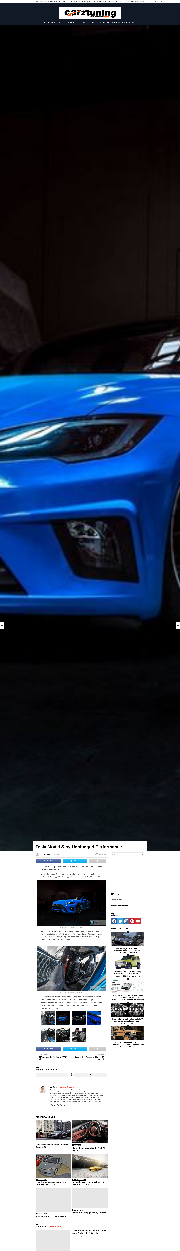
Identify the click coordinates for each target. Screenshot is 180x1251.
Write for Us (128, 22)
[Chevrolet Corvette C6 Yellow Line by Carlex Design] (90, 1166)
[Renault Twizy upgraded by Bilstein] (90, 1198)
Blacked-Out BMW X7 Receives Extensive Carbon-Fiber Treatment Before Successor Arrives (128, 950)
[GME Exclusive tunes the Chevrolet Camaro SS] (53, 1130)
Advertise (104, 22)
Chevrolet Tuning (42, 1142)
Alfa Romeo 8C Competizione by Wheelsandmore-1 (130, 1)
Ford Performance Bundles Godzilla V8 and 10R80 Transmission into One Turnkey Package (128, 1021)
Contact (115, 22)
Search (142, 854)
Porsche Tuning (41, 1213)
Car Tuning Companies (87, 22)
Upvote (52, 1075)
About (54, 22)
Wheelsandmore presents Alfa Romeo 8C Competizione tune (66, 1)
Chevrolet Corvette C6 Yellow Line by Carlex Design (88, 1183)
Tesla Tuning (55, 1226)
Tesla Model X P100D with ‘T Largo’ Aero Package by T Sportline (89, 1232)
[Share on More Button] (97, 861)
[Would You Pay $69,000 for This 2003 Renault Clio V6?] (53, 1166)
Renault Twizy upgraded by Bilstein (89, 1213)
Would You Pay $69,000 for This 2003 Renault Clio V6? (51, 1183)
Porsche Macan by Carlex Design (51, 1216)
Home (46, 22)
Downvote (90, 1075)
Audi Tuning (77, 1145)
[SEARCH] (143, 23)
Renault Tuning (41, 1179)
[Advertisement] (127, 875)
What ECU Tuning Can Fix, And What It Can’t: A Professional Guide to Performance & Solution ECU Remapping (127, 997)
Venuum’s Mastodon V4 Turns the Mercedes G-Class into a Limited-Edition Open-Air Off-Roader (128, 1045)
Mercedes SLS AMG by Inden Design (100, 1)
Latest (41, 1)
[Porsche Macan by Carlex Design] (53, 1200)
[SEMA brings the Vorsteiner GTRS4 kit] (2, 625)
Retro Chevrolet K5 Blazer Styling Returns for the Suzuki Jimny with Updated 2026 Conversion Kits (127, 974)
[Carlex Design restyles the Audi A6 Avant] (90, 1131)
